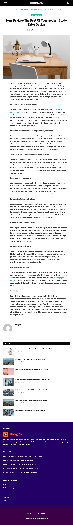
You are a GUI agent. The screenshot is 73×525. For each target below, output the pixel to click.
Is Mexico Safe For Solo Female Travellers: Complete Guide (32, 379)
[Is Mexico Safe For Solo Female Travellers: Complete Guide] (8, 382)
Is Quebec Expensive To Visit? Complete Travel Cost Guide (32, 390)
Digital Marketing (8, 488)
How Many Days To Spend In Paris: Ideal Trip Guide (30, 359)
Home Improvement (36, 15)
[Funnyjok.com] (36, 3)
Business (5, 485)
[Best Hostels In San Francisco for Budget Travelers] (8, 412)
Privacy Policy (41, 513)
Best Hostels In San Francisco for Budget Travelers (30, 410)
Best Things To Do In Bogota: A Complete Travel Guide (31, 400)
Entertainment (7, 491)
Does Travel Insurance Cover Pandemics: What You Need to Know (34, 349)
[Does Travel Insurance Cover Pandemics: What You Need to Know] (8, 351)
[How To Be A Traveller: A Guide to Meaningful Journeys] (8, 371)
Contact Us (30, 513)
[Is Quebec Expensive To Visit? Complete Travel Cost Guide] (8, 392)
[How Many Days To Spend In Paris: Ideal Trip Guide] (8, 361)
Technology (6, 497)
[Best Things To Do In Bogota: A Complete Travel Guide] (8, 402)
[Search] (68, 3)
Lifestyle (5, 494)
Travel (5, 500)
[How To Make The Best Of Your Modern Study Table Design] (36, 57)
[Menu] (5, 3)
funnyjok (34, 30)
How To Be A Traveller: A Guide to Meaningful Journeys (31, 369)
